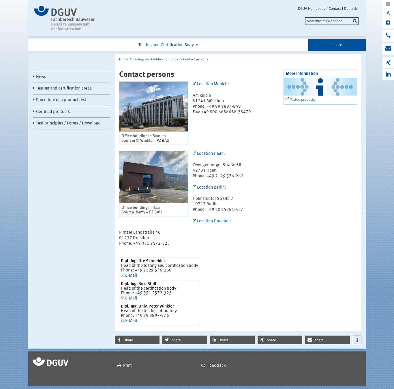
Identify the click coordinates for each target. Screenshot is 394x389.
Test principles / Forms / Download (68, 123)
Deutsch (350, 8)
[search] (332, 21)
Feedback (216, 366)
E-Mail (131, 275)
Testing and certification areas (64, 88)
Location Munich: (213, 84)
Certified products (53, 112)
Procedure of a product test (61, 100)
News (41, 77)
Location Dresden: (214, 221)
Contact (335, 8)
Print (127, 366)
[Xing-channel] (388, 62)
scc (335, 45)
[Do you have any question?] (388, 36)
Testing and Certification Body (166, 45)
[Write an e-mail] (388, 49)
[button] (137, 340)
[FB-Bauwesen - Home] (82, 18)
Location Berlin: (211, 187)
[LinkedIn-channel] (388, 74)
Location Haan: (211, 154)
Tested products (302, 100)
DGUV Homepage (312, 8)
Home (123, 59)
